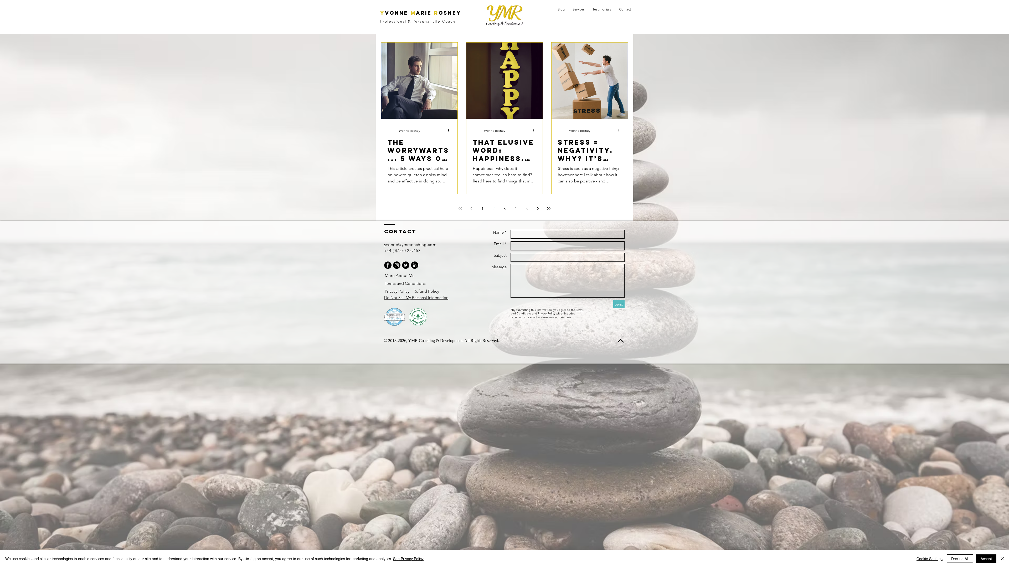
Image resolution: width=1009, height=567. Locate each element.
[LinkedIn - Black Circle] (414, 265)
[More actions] (450, 130)
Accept (986, 558)
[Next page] (537, 208)
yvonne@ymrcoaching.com (410, 244)
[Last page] (548, 208)
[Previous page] (471, 208)
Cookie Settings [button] (930, 558)
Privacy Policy (546, 313)
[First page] (460, 208)
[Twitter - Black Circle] (405, 265)
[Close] (1003, 558)
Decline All (960, 558)
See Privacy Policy (408, 558)
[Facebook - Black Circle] (388, 265)
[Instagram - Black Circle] (396, 265)
